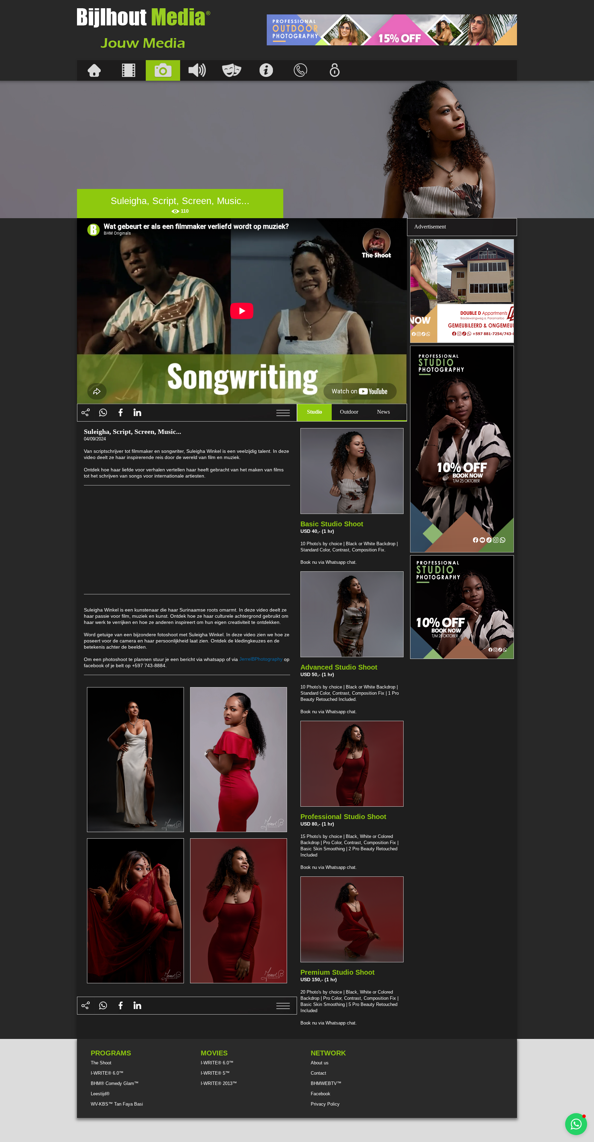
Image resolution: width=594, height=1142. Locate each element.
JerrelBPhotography (261, 659)
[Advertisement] (392, 29)
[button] (576, 1124)
